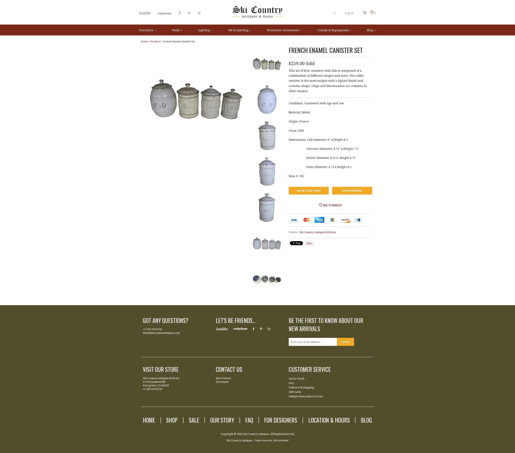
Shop (172, 420)
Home (149, 420)
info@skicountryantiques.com (161, 332)
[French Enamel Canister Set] (196, 149)
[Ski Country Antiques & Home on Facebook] (179, 13)
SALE (194, 420)
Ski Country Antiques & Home (317, 232)
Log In (349, 13)
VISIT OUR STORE (161, 369)
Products (155, 41)
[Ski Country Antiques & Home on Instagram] (199, 13)
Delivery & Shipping (301, 387)
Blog (366, 420)
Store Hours (223, 378)
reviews (283, 440)
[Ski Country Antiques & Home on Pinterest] (189, 13)
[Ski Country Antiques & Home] (257, 17)
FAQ (291, 383)
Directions (222, 381)
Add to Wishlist (332, 205)
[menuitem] (148, 30)
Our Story (222, 420)
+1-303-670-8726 (152, 329)
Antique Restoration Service (306, 396)
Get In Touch (296, 378)
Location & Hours (329, 420)
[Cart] (365, 12)
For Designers (280, 420)
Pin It (309, 243)
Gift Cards (295, 391)
